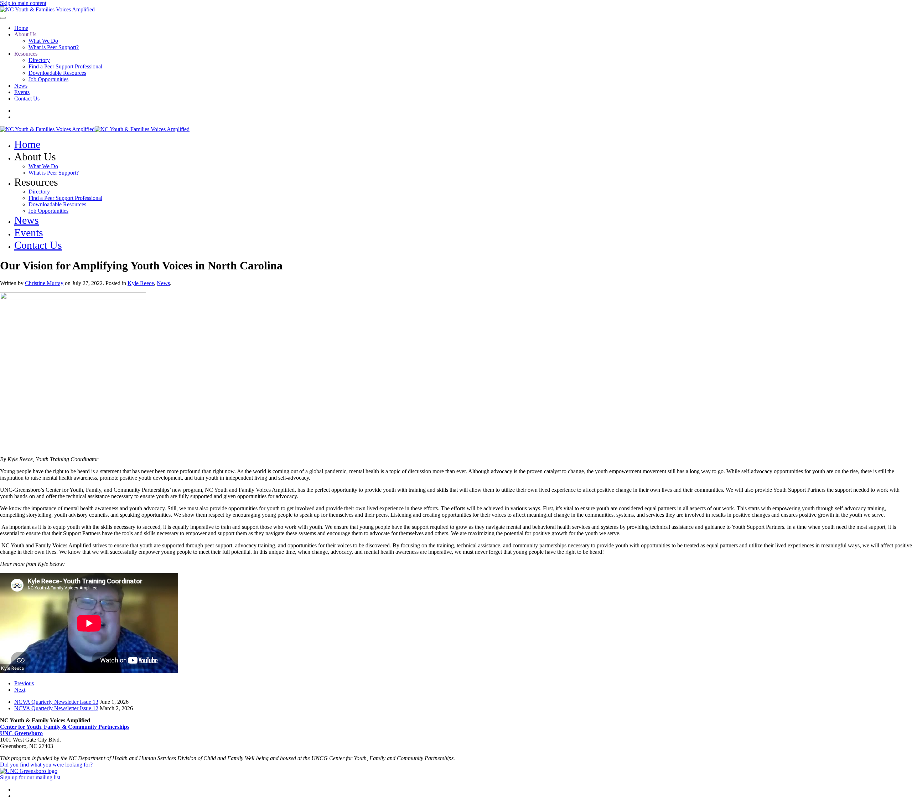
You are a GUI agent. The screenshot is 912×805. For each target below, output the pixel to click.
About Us (25, 34)
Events (22, 92)
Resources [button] (36, 182)
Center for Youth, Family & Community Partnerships (64, 727)
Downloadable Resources (57, 73)
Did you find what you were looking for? (46, 765)
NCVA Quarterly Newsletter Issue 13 (56, 702)
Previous (24, 683)
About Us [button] (35, 157)
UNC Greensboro (21, 733)
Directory (39, 60)
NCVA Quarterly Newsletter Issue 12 (56, 708)
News (20, 86)
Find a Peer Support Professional (65, 66)
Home (21, 28)
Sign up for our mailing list (30, 777)
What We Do (43, 41)
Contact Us (27, 99)
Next (19, 690)
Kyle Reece (141, 283)
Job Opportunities (48, 79)
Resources (25, 54)
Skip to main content (23, 3)
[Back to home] (47, 9)
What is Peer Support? (53, 47)
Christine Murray (44, 283)
